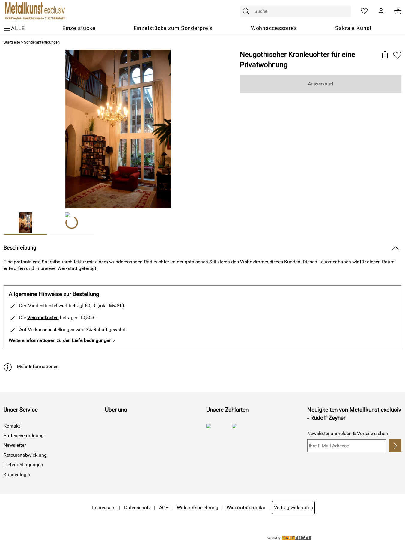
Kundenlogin (17, 474)
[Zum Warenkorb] (397, 11)
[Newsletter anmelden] (395, 445)
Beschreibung (20, 248)
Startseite (12, 42)
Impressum (104, 507)
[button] (385, 55)
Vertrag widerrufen (293, 507)
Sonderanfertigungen (42, 42)
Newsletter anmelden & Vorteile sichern (348, 433)
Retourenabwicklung (25, 455)
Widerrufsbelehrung (197, 507)
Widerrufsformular (246, 507)
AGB (163, 507)
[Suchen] (248, 11)
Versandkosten (43, 317)
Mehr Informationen (38, 366)
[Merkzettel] (364, 11)
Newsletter (15, 445)
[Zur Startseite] (34, 11)
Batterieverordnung (24, 435)
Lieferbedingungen (23, 464)
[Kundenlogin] (381, 11)
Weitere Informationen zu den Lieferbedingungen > (62, 340)
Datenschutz (137, 507)
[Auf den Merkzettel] (397, 55)
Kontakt (12, 426)
